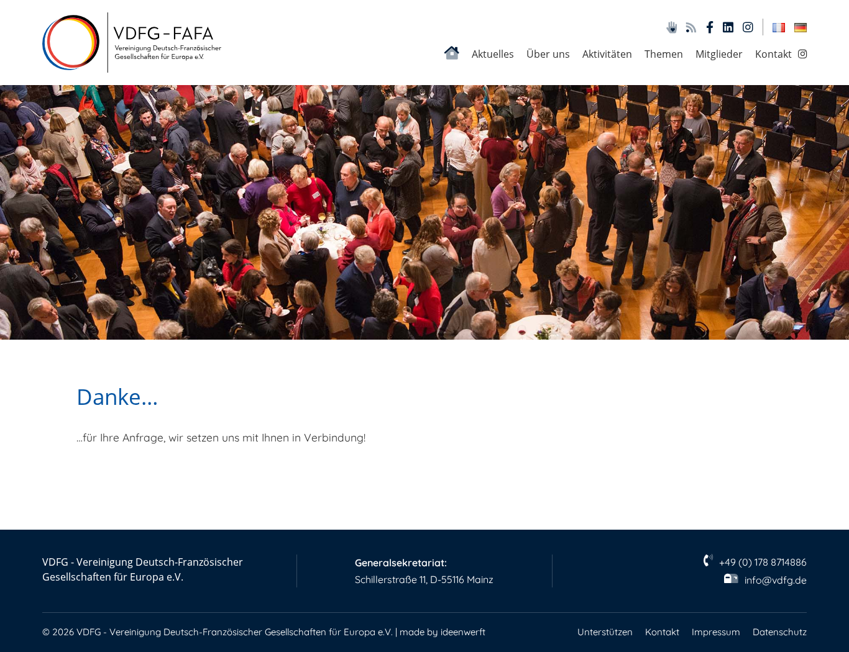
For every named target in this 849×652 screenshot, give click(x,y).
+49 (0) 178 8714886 (763, 562)
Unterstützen (605, 632)
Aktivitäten (607, 54)
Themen (664, 54)
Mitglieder (719, 54)
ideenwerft (463, 632)
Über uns (548, 54)
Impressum (716, 632)
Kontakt (773, 54)
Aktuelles (493, 54)
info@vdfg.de (776, 580)
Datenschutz (780, 632)
